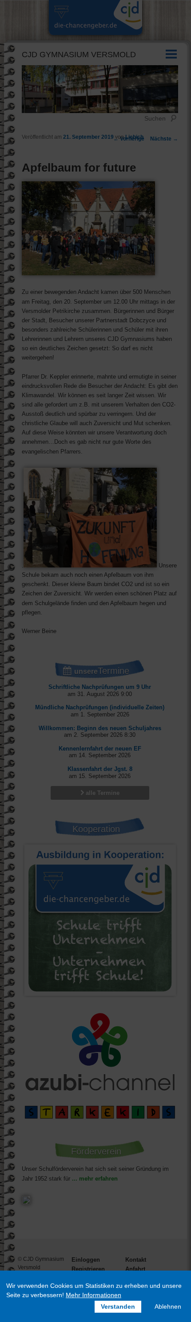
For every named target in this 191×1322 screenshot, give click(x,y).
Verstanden (118, 1306)
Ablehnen (168, 1306)
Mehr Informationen (93, 1295)
